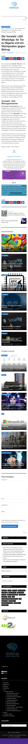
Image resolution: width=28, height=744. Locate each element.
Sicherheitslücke (5, 26)
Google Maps (12, 592)
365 (2, 413)
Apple (9, 590)
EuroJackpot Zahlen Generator (14, 696)
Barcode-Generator (11, 705)
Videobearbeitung (6, 394)
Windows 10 (12, 601)
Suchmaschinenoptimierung (9, 598)
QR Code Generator (11, 702)
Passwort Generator (11, 698)
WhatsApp (4, 601)
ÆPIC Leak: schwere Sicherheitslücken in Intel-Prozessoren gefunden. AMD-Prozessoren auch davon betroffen (13, 286)
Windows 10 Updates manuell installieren (13, 368)
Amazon (4, 590)
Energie (3, 374)
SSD (13, 596)
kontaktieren (17, 168)
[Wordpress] (15, 183)
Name (3, 498)
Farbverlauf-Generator (12, 709)
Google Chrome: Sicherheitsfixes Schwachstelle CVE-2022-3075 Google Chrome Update (12, 247)
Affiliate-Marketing (6, 452)
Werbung (5, 686)
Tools (4, 689)
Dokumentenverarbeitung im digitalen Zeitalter (14, 554)
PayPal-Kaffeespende (16, 193)
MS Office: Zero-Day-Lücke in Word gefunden (11, 306)
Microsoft (4, 333)
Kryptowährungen (12, 594)
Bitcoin (15, 590)
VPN (20, 598)
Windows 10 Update (7, 603)
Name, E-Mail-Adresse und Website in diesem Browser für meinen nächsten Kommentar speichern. (13, 521)
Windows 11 (17, 603)
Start (2, 28)
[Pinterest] (13, 183)
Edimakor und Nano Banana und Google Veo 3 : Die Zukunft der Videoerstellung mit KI (13, 405)
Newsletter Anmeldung (8, 715)
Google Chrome (5, 235)
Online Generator (9, 691)
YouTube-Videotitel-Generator (14, 710)
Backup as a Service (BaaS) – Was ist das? (13, 446)
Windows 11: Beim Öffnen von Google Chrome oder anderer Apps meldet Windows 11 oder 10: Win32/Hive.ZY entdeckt (12, 266)
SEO (9, 596)
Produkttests (6, 688)
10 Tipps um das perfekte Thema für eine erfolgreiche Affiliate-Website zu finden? (13, 464)
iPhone (4, 594)
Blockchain (22, 590)
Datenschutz (6, 684)
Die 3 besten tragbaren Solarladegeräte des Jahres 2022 (14, 386)
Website (3, 511)
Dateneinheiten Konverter (13, 693)
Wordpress (5, 605)
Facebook (4, 592)
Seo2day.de (17, 737)
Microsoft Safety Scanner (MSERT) (11, 326)
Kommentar (4, 479)
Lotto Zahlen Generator (12, 695)
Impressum (6, 683)
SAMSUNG (4, 596)
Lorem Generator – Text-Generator (15, 707)
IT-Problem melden (7, 714)
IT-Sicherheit (5, 255)
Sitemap (5, 712)
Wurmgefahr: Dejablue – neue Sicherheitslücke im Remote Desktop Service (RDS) (12, 340)
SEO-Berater (17, 165)
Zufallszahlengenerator (12, 700)
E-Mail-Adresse (4, 505)
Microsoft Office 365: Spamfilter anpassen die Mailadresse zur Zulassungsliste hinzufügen (13, 425)
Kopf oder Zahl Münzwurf (13, 703)
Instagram (20, 592)
